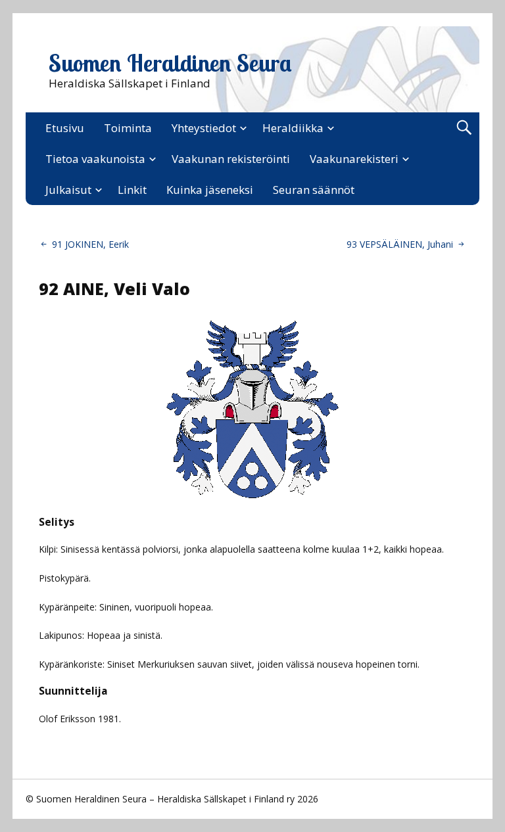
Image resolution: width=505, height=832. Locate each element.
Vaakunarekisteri (354, 158)
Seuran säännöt (313, 189)
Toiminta (128, 127)
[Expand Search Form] (463, 127)
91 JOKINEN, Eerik (90, 244)
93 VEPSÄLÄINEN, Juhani (400, 244)
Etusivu (64, 127)
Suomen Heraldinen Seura (170, 63)
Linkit (132, 189)
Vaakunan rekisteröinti (231, 158)
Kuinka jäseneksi (209, 189)
